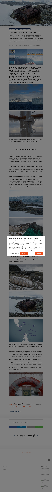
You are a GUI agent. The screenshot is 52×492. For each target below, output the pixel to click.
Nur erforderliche (23, 253)
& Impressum (34, 250)
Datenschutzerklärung (27, 250)
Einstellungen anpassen (14, 253)
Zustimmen (39, 253)
